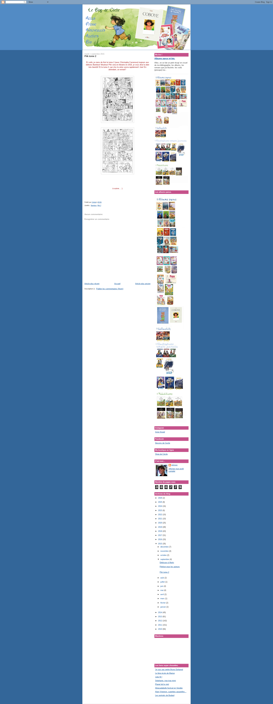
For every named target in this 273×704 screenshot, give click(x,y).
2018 (160, 531)
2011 (160, 625)
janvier (163, 607)
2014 (160, 612)
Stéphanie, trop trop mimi (165, 681)
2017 (160, 535)
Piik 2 (99, 205)
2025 (160, 502)
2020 (160, 523)
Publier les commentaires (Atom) (109, 289)
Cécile (174, 465)
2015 (160, 544)
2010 (160, 629)
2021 (160, 519)
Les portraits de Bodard (164, 695)
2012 (160, 621)
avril (162, 594)
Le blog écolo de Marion (165, 673)
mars (162, 598)
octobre (163, 555)
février (163, 603)
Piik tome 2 (164, 572)
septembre (165, 559)
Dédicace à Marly (167, 562)
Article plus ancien (142, 284)
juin (162, 586)
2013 (160, 616)
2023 (160, 510)
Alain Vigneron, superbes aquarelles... (170, 692)
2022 (160, 514)
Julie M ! (158, 677)
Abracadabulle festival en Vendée (169, 688)
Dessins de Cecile (162, 443)
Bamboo (94, 205)
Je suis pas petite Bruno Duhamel (169, 669)
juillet (162, 582)
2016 (160, 539)
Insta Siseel (160, 432)
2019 (160, 527)
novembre (164, 551)
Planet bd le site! (162, 684)
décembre (164, 547)
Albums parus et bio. (164, 58)
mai (162, 590)
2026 (160, 498)
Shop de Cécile (161, 454)
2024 (160, 506)
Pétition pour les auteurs (170, 567)
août (162, 578)
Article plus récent (91, 284)
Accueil (117, 284)
